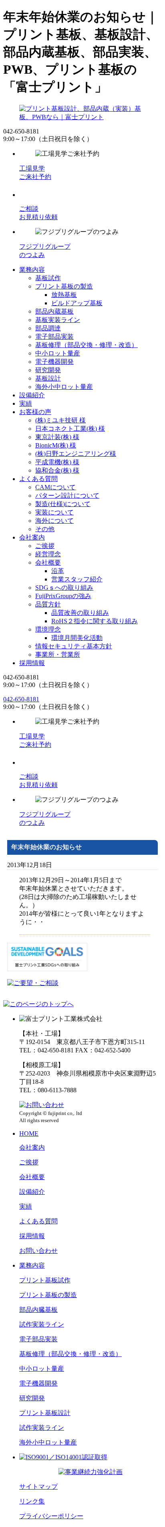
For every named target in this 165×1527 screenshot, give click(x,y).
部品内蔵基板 (54, 311)
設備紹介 (32, 395)
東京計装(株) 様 (57, 437)
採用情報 (32, 662)
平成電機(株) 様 (57, 462)
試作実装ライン (41, 1324)
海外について (54, 520)
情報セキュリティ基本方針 (73, 646)
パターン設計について (67, 495)
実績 (25, 403)
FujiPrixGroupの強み (63, 596)
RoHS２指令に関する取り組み (94, 621)
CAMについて (55, 487)
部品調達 (48, 328)
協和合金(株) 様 (57, 470)
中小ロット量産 (57, 353)
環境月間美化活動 (77, 637)
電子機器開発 (54, 361)
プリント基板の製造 (64, 286)
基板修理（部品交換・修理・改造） (86, 345)
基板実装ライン (57, 319)
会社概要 (48, 562)
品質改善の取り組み (80, 612)
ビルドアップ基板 (77, 303)
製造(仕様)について (63, 503)
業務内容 (32, 269)
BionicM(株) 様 (55, 445)
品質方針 (48, 604)
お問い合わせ (38, 1250)
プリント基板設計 (44, 1412)
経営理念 (48, 554)
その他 (44, 529)
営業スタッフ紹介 (77, 579)
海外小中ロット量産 (64, 386)
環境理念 (48, 629)
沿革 (57, 570)
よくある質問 (38, 478)
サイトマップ (38, 1486)
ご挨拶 (44, 545)
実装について (54, 512)
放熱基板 (64, 294)
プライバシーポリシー (51, 1516)
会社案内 (32, 537)
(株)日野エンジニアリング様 (75, 453)
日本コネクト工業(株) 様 (70, 428)
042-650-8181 (21, 699)
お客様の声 (35, 411)
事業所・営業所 (57, 654)
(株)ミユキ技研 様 (60, 420)
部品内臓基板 (38, 1309)
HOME (28, 1133)
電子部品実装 (54, 336)
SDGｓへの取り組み (64, 587)
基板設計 (48, 378)
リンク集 (32, 1501)
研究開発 (48, 370)
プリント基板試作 (44, 1280)
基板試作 (48, 278)
